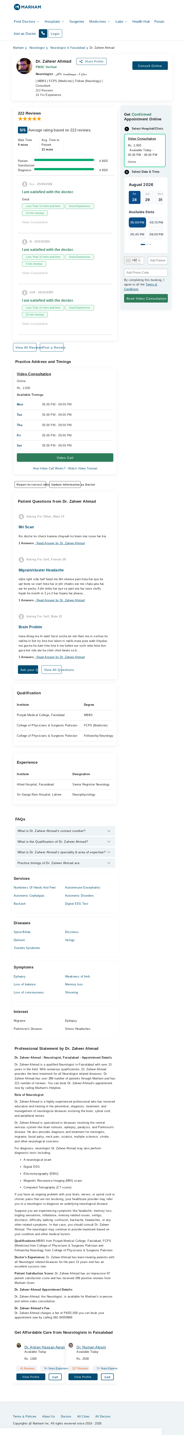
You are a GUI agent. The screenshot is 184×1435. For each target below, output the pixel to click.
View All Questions (53, 670)
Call (55, 1377)
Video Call (65, 458)
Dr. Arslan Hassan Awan (44, 1347)
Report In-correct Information (31, 484)
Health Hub (141, 21)
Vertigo (70, 940)
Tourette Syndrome (27, 948)
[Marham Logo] (27, 8)
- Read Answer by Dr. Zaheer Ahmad (60, 543)
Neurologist (37, 47)
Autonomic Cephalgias (29, 895)
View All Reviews (26, 347)
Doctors (66, 1416)
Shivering (71, 992)
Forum (159, 21)
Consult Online (150, 66)
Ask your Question (29, 670)
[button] (43, 33)
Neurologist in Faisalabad (67, 47)
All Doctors (103, 1416)
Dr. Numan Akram (91, 1347)
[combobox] (132, 260)
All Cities (83, 1416)
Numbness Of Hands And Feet (35, 887)
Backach (20, 903)
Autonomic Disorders (79, 895)
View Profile (30, 1377)
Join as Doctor (24, 33)
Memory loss (74, 984)
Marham (18, 47)
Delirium (19, 940)
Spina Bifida (22, 932)
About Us (48, 1416)
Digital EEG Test (76, 903)
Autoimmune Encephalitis (82, 887)
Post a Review (53, 347)
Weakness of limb (77, 976)
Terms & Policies (25, 1416)
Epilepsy (20, 976)
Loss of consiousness (29, 992)
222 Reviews (44, 90)
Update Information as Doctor (66, 484)
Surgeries (76, 21)
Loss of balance (25, 984)
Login (55, 33)
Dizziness (72, 932)
